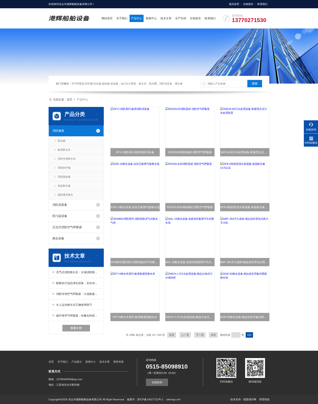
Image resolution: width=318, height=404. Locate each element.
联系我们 (262, 4)
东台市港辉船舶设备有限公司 (75, 4)
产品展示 (76, 361)
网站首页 (107, 18)
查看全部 (76, 328)
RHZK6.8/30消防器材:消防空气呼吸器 (190, 207)
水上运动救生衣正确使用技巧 (74, 304)
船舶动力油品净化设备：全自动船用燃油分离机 (78, 283)
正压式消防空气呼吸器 (67, 227)
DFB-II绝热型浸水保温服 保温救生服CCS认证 (244, 207)
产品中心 (136, 18)
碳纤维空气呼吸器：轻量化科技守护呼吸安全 (78, 315)
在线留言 (248, 4)
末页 (213, 334)
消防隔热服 (64, 176)
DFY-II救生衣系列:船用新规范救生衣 (135, 317)
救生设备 (58, 238)
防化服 (61, 140)
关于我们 (121, 18)
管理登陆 (264, 399)
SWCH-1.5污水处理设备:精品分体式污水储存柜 (190, 317)
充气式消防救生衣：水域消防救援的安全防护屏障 (78, 272)
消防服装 (58, 130)
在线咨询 (157, 382)
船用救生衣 (64, 149)
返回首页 (234, 4)
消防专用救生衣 (67, 158)
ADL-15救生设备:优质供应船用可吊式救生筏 (190, 262)
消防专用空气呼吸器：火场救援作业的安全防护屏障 (78, 293)
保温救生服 (64, 185)
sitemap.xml (173, 399)
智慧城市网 (249, 399)
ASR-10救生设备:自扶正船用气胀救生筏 (135, 207)
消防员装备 (59, 204)
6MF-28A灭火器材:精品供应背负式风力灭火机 (244, 262)
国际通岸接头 (65, 194)
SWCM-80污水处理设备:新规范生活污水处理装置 (244, 152)
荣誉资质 (118, 361)
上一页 (185, 334)
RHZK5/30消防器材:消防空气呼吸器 (190, 152)
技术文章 (166, 18)
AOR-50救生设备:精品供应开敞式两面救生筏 (244, 317)
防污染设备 (59, 216)
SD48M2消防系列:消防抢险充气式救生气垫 (135, 262)
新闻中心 (151, 18)
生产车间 (180, 18)
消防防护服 (64, 167)
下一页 (200, 334)
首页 (69, 99)
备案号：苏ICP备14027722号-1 (145, 399)
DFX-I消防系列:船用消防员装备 (135, 152)
